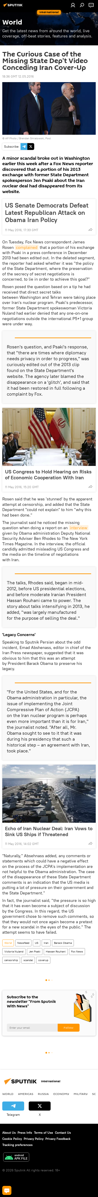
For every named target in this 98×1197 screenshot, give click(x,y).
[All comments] (6, 1190)
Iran (46, 943)
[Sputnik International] (13, 7)
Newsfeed (23, 943)
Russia (43, 1094)
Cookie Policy (12, 1139)
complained (26, 247)
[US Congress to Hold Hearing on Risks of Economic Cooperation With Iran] (49, 437)
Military (81, 1094)
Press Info (25, 1133)
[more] (90, 229)
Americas (25, 1094)
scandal (28, 960)
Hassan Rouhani (56, 951)
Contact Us (63, 1133)
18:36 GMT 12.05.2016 (18, 76)
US (36, 943)
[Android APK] (16, 1158)
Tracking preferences (17, 1145)
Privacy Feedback (57, 1139)
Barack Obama (63, 943)
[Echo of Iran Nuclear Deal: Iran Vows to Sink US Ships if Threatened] (49, 794)
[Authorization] (72, 5)
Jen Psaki (34, 951)
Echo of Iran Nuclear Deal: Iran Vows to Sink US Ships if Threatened (49, 831)
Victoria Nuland (13, 951)
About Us (9, 1133)
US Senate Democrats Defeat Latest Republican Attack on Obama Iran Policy (46, 212)
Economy (61, 1094)
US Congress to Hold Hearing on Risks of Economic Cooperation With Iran (48, 474)
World (8, 943)
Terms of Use (43, 1133)
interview (78, 527)
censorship (11, 960)
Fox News (77, 951)
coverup (43, 960)
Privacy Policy (34, 1139)
